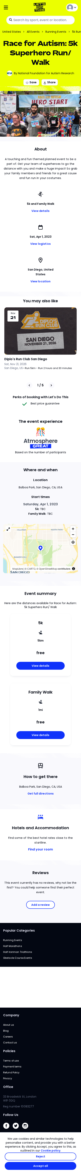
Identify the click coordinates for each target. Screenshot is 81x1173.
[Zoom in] (73, 529)
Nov (13, 313)
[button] (40, 548)
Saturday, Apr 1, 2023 (40, 504)
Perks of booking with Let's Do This (40, 397)
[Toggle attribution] (73, 568)
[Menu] (15, 8)
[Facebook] (8, 1130)
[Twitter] (17, 1130)
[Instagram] (26, 1130)
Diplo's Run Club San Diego (25, 359)
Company (11, 1015)
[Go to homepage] (40, 8)
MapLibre (17, 568)
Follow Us (10, 1115)
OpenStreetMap (48, 568)
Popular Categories (19, 930)
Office (8, 1087)
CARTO (31, 568)
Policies (9, 1051)
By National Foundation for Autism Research (44, 73)
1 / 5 (40, 385)
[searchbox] (40, 20)
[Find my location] (73, 542)
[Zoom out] (73, 534)
